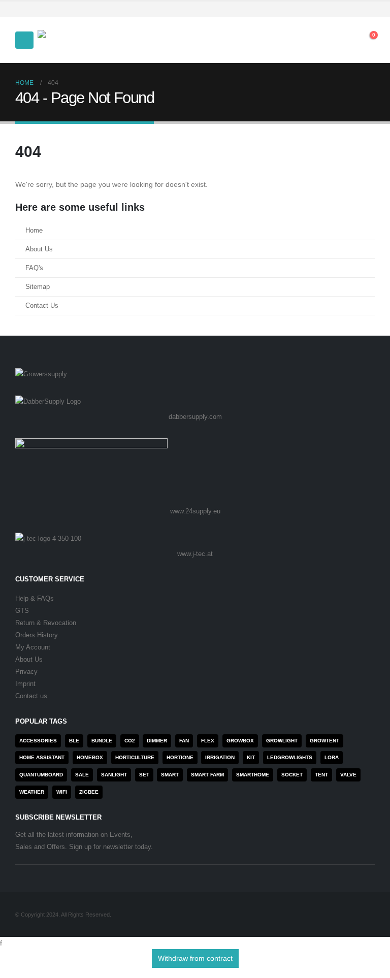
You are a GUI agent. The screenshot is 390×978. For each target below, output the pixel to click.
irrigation (220, 757)
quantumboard (41, 774)
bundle (101, 740)
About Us (39, 249)
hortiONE (180, 757)
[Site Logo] (65, 40)
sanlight (114, 774)
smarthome (252, 774)
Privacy (26, 671)
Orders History (36, 635)
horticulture (134, 757)
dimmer (157, 740)
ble (74, 740)
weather (31, 792)
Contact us (31, 696)
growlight (282, 740)
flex (207, 740)
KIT (251, 757)
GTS (22, 610)
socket (292, 774)
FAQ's (34, 268)
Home (34, 230)
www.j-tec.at (195, 554)
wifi (61, 792)
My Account (32, 647)
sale (82, 774)
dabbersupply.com (195, 416)
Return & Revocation (45, 623)
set (144, 774)
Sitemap (37, 286)
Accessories (38, 740)
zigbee (89, 792)
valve (348, 774)
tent (321, 774)
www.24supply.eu (195, 511)
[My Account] (321, 40)
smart (170, 774)
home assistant (41, 757)
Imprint (25, 684)
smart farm (207, 774)
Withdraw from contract (195, 958)
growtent (324, 740)
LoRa (331, 757)
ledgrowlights (289, 757)
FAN (184, 740)
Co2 (129, 740)
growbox (240, 740)
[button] (24, 40)
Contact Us (41, 305)
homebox (90, 757)
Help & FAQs (34, 598)
